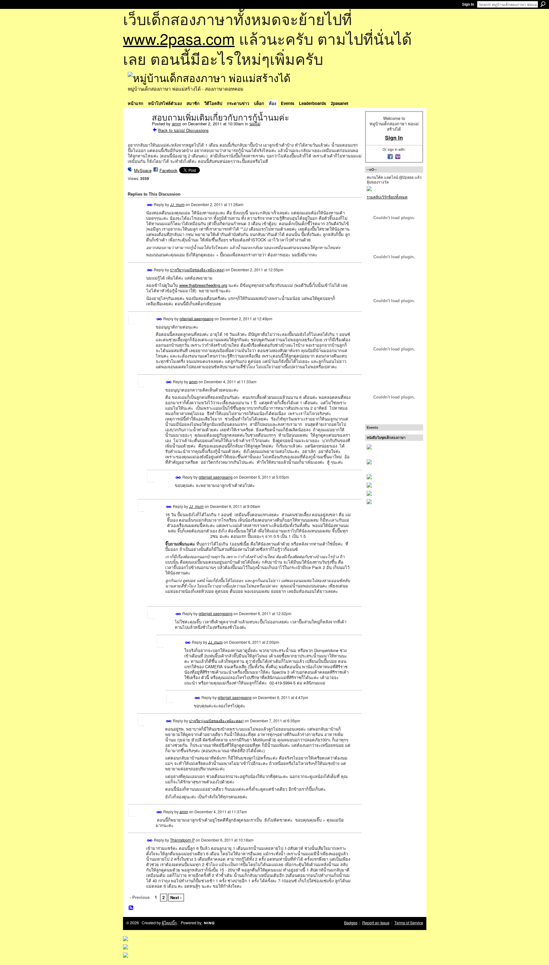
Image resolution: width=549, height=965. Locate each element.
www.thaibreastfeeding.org (203, 285)
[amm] (138, 131)
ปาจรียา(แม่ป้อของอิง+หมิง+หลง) (197, 269)
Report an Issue (376, 923)
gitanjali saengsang (197, 318)
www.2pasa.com (179, 38)
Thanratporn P (182, 840)
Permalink (150, 205)
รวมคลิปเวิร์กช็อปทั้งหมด (387, 196)
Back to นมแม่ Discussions (183, 130)
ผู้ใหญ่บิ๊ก (169, 923)
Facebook (168, 170)
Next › (175, 897)
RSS (131, 908)
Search (543, 4)
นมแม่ (255, 124)
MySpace (143, 170)
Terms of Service (408, 923)
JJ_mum (177, 204)
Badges (350, 923)
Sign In (468, 4)
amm (176, 124)
